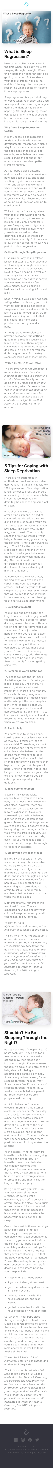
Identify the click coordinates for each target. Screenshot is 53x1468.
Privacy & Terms (26, 1446)
